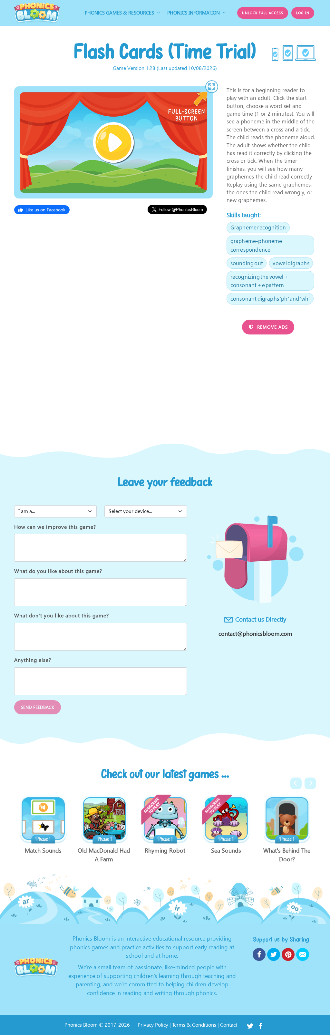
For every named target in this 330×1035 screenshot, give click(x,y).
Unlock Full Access (262, 12)
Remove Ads (272, 327)
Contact (228, 1025)
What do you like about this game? (58, 571)
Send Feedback (37, 707)
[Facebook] (260, 1025)
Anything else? (32, 660)
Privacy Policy (153, 1025)
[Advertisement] (165, 384)
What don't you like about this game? (61, 616)
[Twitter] (250, 1025)
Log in (302, 12)
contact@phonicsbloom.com (255, 633)
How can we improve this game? (55, 527)
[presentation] (296, 783)
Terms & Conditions (194, 1025)
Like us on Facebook (45, 209)
